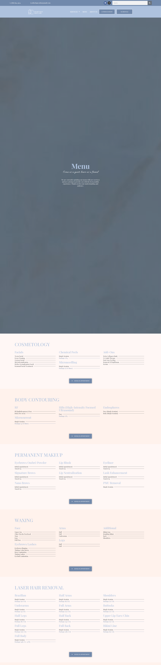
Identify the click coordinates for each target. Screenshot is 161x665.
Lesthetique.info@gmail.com (40, 3)
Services (74, 12)
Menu (85, 12)
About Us (93, 12)
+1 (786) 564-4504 (15, 3)
